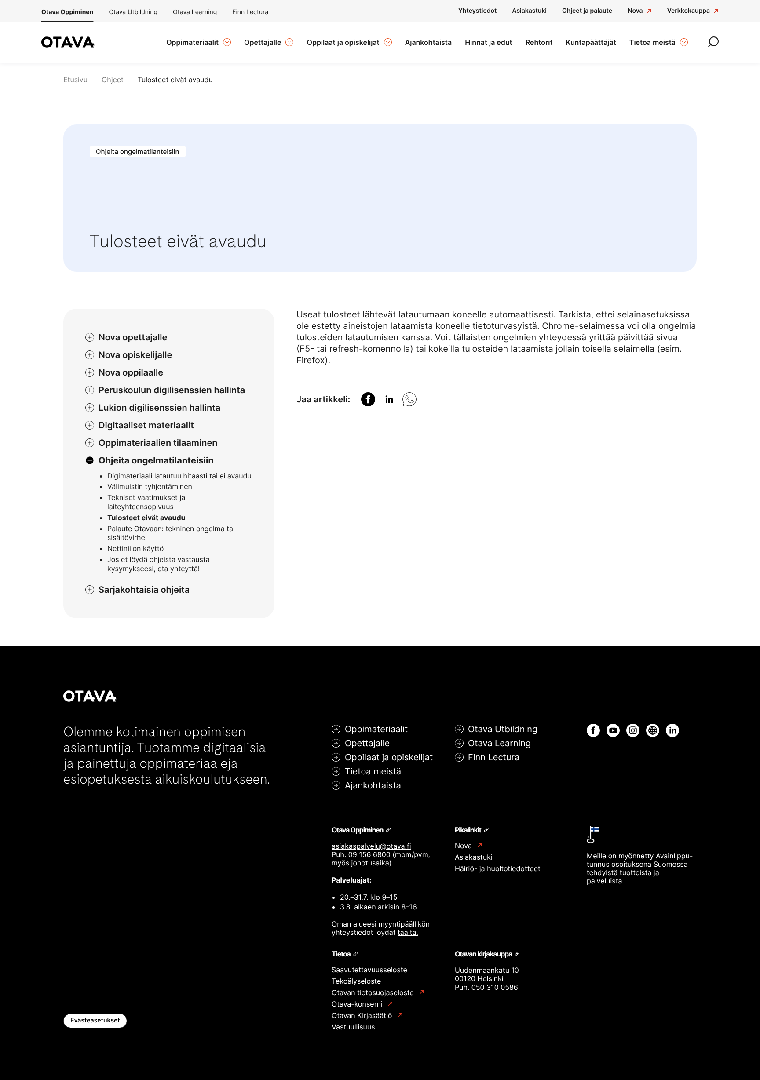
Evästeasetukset (95, 1020)
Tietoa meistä (373, 771)
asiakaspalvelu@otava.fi (371, 846)
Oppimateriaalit (376, 729)
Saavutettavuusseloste (369, 969)
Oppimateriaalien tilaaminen (158, 443)
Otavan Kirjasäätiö (363, 1015)
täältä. (408, 932)
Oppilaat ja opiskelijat (389, 757)
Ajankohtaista (373, 785)
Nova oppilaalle (131, 372)
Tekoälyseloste (356, 981)
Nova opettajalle (133, 337)
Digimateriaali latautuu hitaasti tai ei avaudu (179, 475)
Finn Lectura (250, 12)
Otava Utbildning (133, 12)
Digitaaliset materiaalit (146, 425)
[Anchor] (387, 829)
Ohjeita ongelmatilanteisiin (156, 460)
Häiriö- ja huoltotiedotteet (498, 868)
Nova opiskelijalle (135, 355)
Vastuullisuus (353, 1026)
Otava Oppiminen (67, 12)
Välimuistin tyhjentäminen (149, 486)
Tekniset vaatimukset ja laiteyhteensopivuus (146, 502)
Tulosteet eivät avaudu (146, 517)
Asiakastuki (474, 857)
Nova (464, 846)
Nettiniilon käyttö (135, 548)
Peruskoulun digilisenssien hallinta (172, 390)
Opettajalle (367, 743)
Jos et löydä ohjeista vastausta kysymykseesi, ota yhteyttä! (158, 564)
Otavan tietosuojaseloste (374, 993)
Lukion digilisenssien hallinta (159, 407)
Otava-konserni (358, 1004)
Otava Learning (195, 12)
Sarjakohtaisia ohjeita (144, 589)
